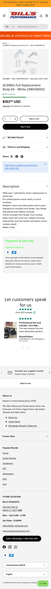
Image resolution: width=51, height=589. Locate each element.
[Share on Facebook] (16, 156)
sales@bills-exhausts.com (15, 525)
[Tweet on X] (11, 156)
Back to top (25, 383)
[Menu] (4, 16)
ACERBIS (6, 79)
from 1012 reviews (24, 312)
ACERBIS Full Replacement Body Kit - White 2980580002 (24, 45)
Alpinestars (8, 473)
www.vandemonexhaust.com (16, 531)
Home (5, 43)
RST (4, 468)
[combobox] (25, 26)
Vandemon (8, 463)
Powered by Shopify (29, 583)
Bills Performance (15, 583)
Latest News (14, 421)
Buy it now (25, 127)
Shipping (6, 106)
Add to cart (34, 119)
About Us (12, 417)
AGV (5, 479)
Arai (5, 484)
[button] (47, 16)
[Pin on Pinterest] (22, 156)
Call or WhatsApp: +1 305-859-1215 (22, 538)
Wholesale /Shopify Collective (22, 425)
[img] (25, 309)
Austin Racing (9, 458)
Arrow (5, 453)
